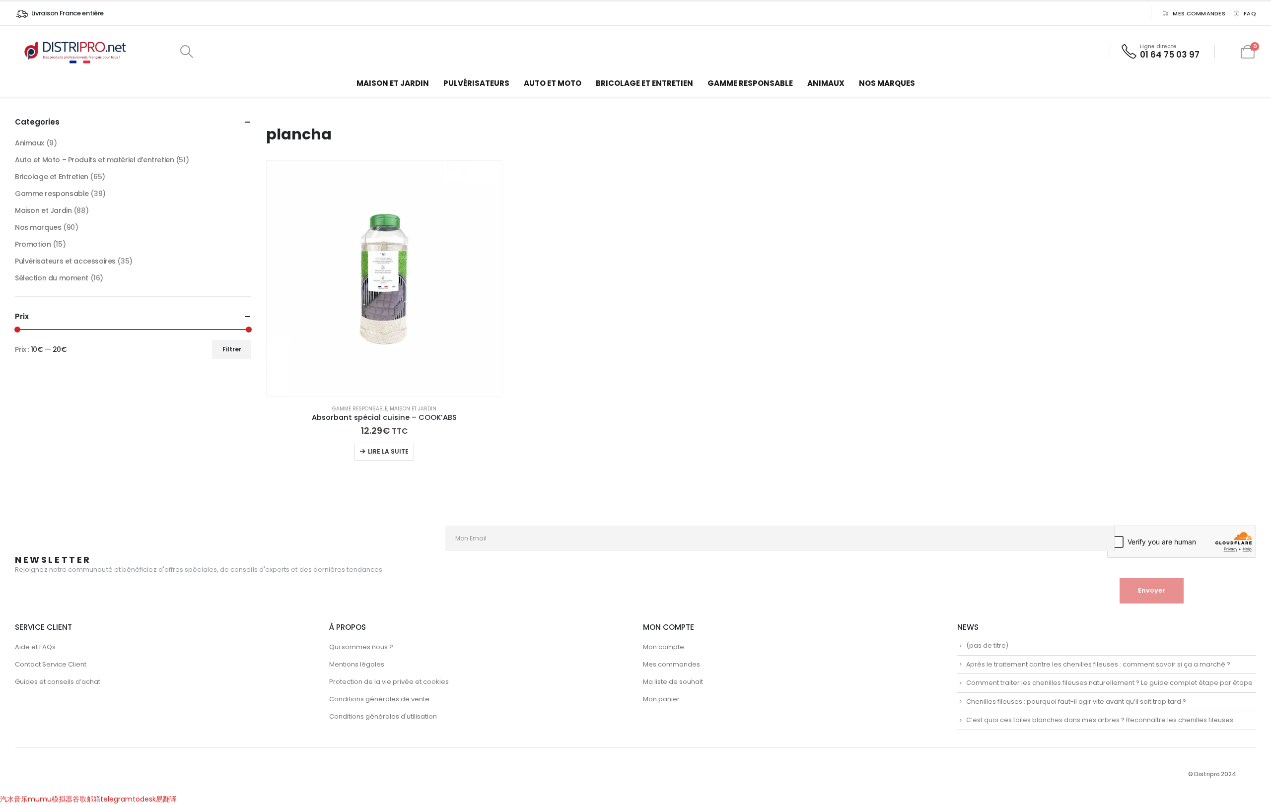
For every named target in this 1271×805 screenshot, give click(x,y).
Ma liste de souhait (673, 681)
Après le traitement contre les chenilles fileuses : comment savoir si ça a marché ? (1098, 664)
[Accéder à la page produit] (384, 278)
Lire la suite (388, 451)
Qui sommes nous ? (361, 647)
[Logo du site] (77, 52)
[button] (186, 51)
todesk (144, 799)
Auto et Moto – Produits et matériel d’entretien (94, 160)
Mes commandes (1199, 13)
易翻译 (166, 799)
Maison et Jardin (392, 83)
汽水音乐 (14, 799)
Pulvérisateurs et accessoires (65, 261)
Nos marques (887, 83)
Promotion (33, 244)
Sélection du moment (51, 278)
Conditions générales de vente (379, 699)
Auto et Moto (552, 83)
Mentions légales (356, 664)
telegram (116, 799)
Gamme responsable (750, 83)
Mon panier (661, 699)
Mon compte (663, 647)
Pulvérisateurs (476, 83)
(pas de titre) (987, 645)
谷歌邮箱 (86, 799)
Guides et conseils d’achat (57, 681)
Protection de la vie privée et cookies (389, 681)
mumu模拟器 (50, 799)
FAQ (1250, 13)
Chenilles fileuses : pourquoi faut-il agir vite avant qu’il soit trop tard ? (1076, 701)
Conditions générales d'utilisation (383, 716)
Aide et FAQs (35, 647)
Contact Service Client (50, 664)
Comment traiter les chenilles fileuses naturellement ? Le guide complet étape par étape (1109, 682)
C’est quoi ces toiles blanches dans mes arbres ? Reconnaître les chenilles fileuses (1099, 720)
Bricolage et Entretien (644, 83)
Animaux (826, 83)
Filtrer (231, 349)
